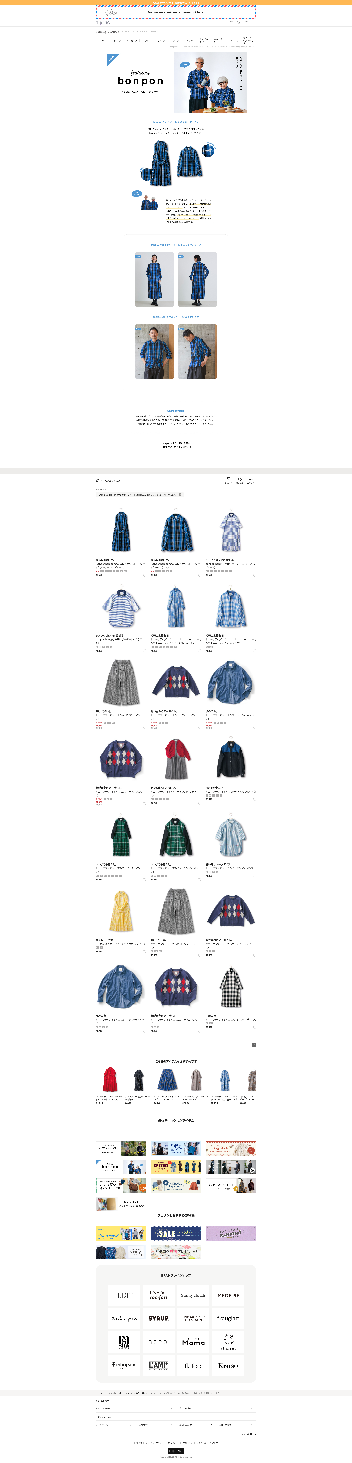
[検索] (239, 22)
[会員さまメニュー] (231, 22)
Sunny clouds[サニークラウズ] (120, 1393)
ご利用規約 (137, 1442)
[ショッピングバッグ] (254, 22)
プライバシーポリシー (154, 1442)
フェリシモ (100, 1393)
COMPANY (215, 1442)
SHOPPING (201, 1442)
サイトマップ (188, 1442)
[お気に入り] (247, 22)
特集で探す (140, 1393)
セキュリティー (173, 1442)
